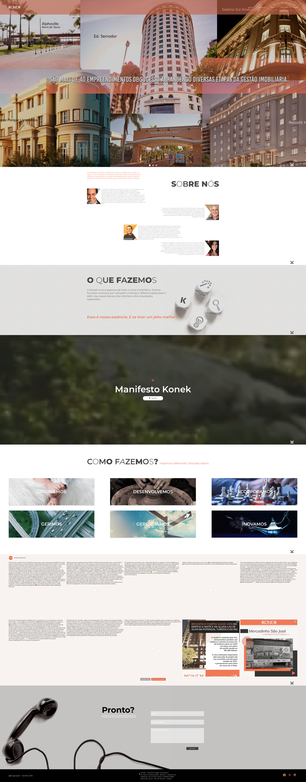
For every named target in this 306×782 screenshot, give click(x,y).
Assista (154, 398)
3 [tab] (156, 165)
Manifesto (273, 7)
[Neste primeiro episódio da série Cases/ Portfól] (95, 590)
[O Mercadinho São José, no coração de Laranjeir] (268, 648)
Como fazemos (284, 7)
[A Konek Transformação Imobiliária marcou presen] (37, 648)
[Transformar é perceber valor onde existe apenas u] (153, 590)
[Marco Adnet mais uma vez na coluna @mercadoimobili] (210, 590)
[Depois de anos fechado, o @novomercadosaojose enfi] (95, 648)
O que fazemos (261, 7)
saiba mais (154, 84)
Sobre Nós (250, 7)
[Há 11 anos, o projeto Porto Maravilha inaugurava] (37, 590)
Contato (295, 7)
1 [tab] (150, 165)
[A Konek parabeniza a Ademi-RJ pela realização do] (268, 590)
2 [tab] (153, 165)
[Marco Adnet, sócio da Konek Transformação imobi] (153, 648)
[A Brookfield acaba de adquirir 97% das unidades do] (210, 648)
